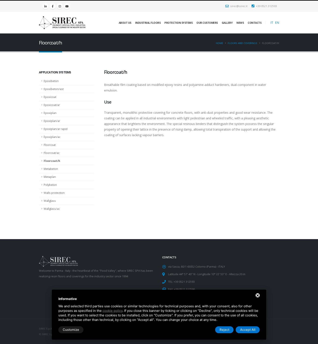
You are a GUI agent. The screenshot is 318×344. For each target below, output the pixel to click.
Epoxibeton (51, 81)
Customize (71, 330)
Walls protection (54, 193)
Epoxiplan (50, 113)
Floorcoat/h (52, 161)
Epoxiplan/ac (52, 137)
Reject (224, 330)
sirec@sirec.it (238, 6)
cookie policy (112, 311)
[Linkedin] (45, 6)
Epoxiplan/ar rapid (55, 129)
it (271, 23)
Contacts (254, 23)
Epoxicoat (50, 97)
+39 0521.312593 (266, 6)
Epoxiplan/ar (52, 121)
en (277, 23)
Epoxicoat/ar (52, 105)
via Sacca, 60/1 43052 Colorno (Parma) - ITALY (196, 266)
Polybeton (50, 185)
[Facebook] (53, 6)
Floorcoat (50, 145)
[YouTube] (67, 6)
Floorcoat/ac (51, 153)
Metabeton (51, 169)
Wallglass (50, 201)
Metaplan (50, 177)
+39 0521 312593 (184, 282)
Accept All (247, 330)
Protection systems (178, 23)
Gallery (227, 23)
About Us (125, 23)
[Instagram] (60, 6)
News (240, 23)
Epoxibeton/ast (54, 89)
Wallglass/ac (52, 209)
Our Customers (207, 23)
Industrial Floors (148, 23)
